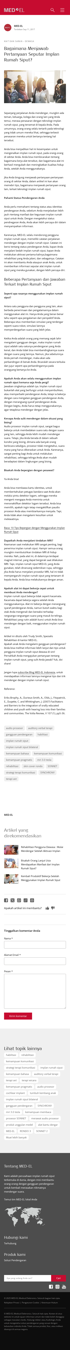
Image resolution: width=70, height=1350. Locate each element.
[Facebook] (6, 900)
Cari (58, 1278)
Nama (8, 938)
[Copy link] (26, 900)
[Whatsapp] (19, 900)
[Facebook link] (51, 1287)
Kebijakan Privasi (11, 1302)
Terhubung (10, 1243)
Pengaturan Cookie (30, 1302)
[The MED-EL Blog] (14, 10)
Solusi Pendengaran (15, 1260)
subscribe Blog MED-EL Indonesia (36, 672)
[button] (62, 10)
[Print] (32, 900)
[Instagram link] (57, 1287)
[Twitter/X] (12, 900)
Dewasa (29, 41)
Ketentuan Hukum (50, 1302)
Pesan (8, 971)
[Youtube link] (64, 1287)
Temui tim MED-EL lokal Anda (20, 1199)
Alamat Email (12, 954)
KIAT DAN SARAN (13, 41)
